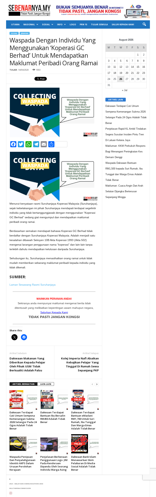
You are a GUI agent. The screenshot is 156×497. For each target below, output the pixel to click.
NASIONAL (29, 24)
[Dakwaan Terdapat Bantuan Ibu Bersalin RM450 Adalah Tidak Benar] (54, 399)
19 (120, 73)
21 (132, 73)
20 (127, 73)
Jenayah (24, 33)
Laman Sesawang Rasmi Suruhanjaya (33, 284)
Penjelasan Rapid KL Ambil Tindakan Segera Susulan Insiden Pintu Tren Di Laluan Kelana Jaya (125, 134)
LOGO (73, 24)
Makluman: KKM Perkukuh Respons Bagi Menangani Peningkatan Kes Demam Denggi (125, 151)
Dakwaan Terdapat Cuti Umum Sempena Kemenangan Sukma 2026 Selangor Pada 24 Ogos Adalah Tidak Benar (23, 420)
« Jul (124, 90)
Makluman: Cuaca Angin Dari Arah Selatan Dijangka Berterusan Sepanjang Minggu (124, 191)
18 (114, 73)
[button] (144, 24)
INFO (59, 24)
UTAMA (15, 24)
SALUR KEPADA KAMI (123, 24)
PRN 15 (83, 24)
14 (132, 66)
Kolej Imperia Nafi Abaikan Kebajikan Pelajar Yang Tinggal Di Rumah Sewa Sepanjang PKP (80, 364)
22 (138, 73)
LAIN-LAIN (45, 384)
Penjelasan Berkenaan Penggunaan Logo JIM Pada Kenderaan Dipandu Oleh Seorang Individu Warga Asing (54, 463)
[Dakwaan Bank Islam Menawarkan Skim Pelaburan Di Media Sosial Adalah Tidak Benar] (85, 443)
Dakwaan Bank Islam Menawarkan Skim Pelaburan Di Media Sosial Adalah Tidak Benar (83, 463)
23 (143, 73)
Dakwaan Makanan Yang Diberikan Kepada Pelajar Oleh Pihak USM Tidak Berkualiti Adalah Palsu (27, 364)
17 (108, 73)
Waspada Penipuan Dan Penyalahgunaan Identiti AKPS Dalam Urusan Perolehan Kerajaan (22, 463)
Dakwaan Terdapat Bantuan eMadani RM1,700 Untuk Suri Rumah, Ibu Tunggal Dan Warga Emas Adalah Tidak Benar (83, 420)
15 (138, 66)
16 (143, 66)
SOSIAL (46, 24)
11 (114, 66)
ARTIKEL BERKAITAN (23, 384)
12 (120, 66)
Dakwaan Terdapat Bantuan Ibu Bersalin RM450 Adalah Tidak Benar (52, 417)
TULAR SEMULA (99, 24)
